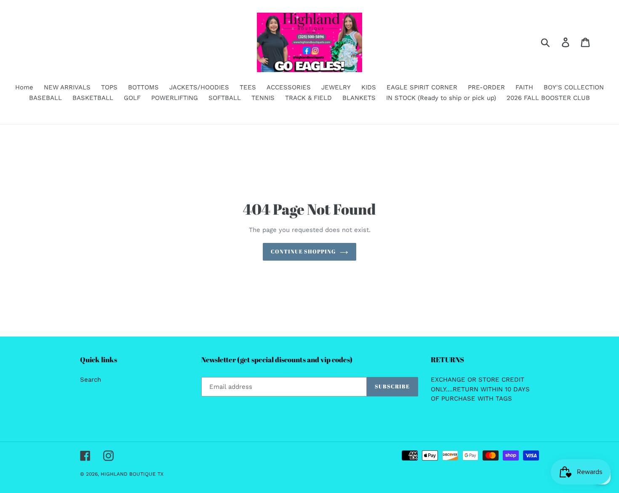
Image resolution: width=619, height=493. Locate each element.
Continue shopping (303, 251)
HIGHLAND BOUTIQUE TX (132, 474)
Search (90, 379)
